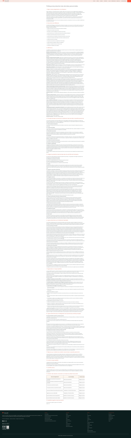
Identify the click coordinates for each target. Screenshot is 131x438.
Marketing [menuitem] (88, 423)
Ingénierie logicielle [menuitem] (89, 427)
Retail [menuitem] (66, 418)
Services (46, 412)
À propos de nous (111, 412)
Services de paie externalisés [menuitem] (48, 419)
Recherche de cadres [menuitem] (47, 418)
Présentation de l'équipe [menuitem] (112, 415)
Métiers (88, 412)
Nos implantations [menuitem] (111, 418)
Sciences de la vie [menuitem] (68, 423)
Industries (67, 412)
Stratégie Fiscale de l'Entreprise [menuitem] (20, 418)
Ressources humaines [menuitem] (90, 430)
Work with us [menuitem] (110, 419)
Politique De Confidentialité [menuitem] (5, 418)
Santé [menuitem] (67, 422)
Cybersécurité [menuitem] (89, 415)
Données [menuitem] (88, 418)
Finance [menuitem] (88, 426)
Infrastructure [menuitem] (89, 419)
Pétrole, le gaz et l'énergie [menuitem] (69, 426)
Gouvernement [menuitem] (68, 419)
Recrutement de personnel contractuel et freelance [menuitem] (51, 415)
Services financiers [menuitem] (68, 415)
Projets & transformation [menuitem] (90, 422)
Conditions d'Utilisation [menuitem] (12, 418)
